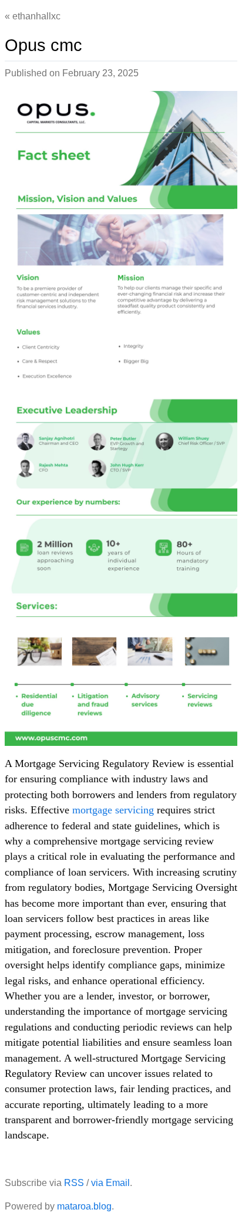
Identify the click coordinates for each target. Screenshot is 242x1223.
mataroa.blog (84, 1206)
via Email (110, 1183)
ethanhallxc (36, 16)
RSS (74, 1183)
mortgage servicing (113, 810)
